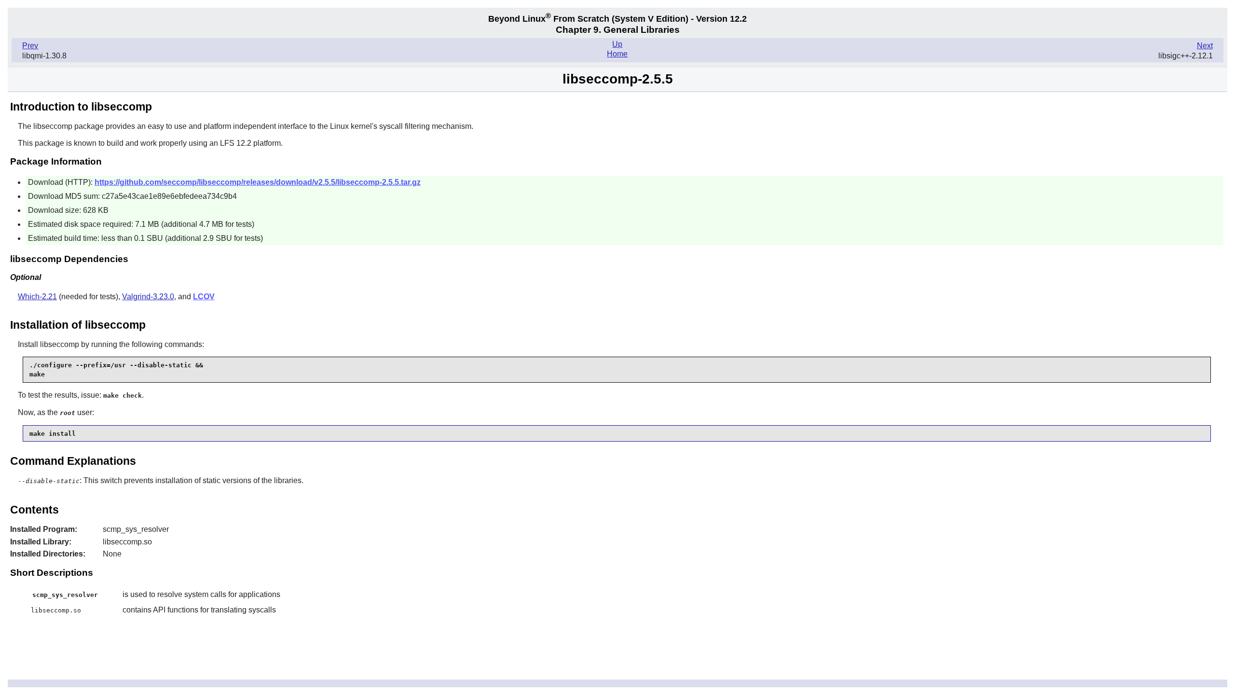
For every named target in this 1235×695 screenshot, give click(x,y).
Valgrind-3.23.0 (148, 296)
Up (617, 44)
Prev (30, 46)
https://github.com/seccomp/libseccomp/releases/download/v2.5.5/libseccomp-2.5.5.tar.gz (258, 182)
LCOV (204, 296)
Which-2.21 (37, 296)
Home (617, 54)
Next (1205, 46)
